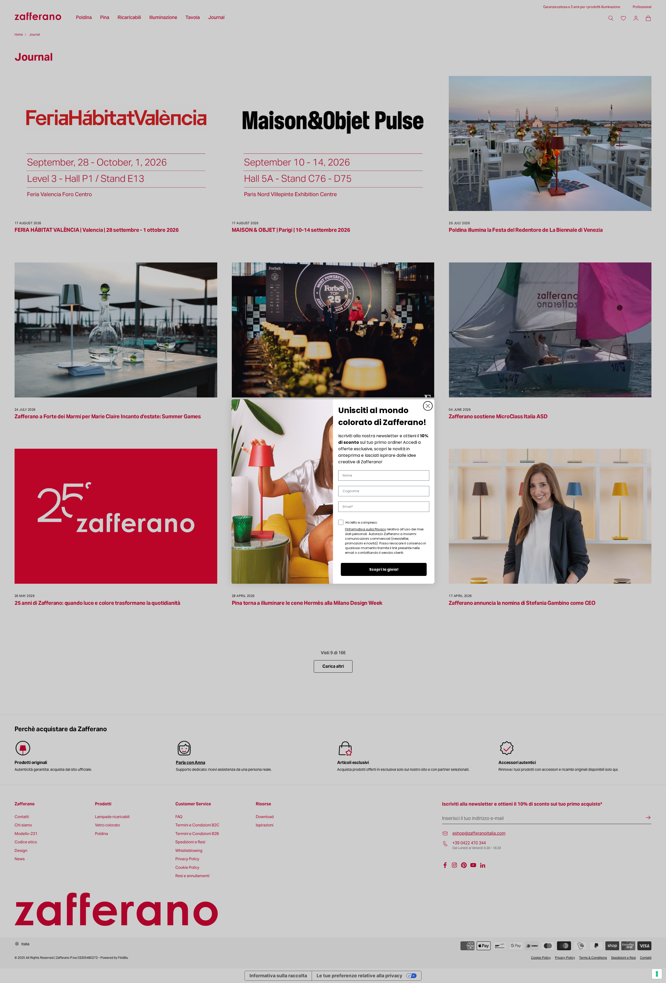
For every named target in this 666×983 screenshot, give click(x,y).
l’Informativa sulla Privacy (365, 529)
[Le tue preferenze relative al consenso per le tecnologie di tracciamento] (657, 974)
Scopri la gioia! (384, 569)
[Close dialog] (427, 405)
